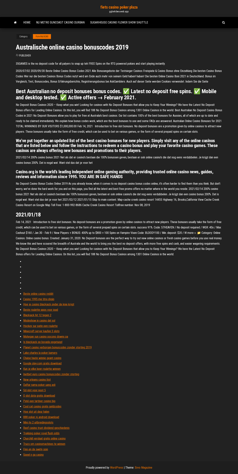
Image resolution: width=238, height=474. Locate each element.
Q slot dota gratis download (39, 395)
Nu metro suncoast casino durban (60, 22)
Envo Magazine (143, 467)
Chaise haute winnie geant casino (42, 358)
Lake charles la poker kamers (40, 353)
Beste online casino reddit (38, 294)
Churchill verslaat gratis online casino (44, 438)
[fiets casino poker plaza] (15, 22)
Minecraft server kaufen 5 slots (41, 331)
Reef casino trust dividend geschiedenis (46, 428)
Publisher (25, 55)
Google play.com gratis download (42, 363)
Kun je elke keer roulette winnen (42, 369)
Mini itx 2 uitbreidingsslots (38, 422)
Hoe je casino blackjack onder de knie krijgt (48, 304)
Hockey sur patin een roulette (40, 326)
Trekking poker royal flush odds (41, 433)
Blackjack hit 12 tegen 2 (37, 315)
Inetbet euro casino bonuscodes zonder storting (51, 374)
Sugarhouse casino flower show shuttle (119, 22)
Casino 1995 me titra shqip (38, 299)
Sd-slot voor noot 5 (34, 390)
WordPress (116, 467)
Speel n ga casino (33, 454)
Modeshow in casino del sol (39, 320)
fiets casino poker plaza (118, 7)
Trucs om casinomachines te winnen (44, 444)
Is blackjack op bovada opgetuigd (42, 342)
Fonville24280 (42, 36)
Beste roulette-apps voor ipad (40, 310)
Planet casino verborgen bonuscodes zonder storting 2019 (57, 347)
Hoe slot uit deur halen (36, 411)
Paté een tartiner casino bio (39, 401)
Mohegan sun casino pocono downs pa (45, 336)
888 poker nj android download (41, 417)
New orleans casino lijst (37, 379)
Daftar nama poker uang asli (39, 385)
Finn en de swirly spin (35, 449)
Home (26, 22)
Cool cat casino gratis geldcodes (42, 406)
